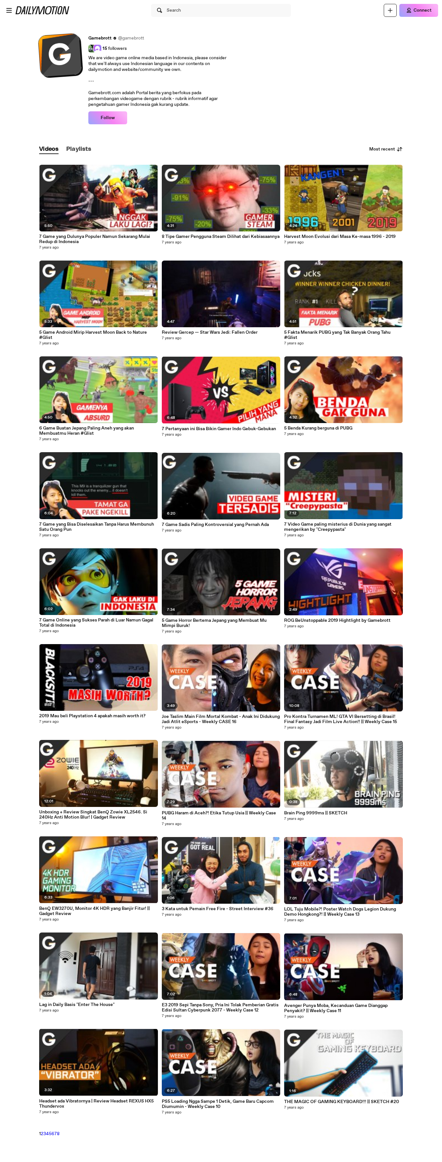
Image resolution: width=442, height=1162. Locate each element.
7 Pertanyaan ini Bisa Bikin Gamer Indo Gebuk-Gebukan (219, 428)
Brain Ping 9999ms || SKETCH (315, 813)
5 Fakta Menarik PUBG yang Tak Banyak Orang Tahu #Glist (337, 335)
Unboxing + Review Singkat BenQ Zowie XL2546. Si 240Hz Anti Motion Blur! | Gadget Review (93, 815)
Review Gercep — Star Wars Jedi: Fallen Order (210, 332)
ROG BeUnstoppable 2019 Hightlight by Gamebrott (337, 620)
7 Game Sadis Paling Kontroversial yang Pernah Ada (215, 524)
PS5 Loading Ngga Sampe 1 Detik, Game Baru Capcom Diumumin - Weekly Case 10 (218, 1104)
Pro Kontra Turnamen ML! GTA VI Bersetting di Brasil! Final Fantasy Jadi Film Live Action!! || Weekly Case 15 (340, 719)
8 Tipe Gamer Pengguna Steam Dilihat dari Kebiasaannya (221, 236)
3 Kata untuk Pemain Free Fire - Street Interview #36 (217, 908)
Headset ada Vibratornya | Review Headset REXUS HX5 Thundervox (96, 1104)
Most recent (382, 149)
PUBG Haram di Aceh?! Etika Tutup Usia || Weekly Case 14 (219, 815)
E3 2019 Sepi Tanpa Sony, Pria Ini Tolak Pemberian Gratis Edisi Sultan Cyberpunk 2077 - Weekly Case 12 (220, 1007)
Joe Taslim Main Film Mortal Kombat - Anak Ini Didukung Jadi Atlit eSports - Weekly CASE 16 (221, 719)
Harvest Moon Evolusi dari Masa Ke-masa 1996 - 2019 (340, 236)
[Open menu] (9, 10)
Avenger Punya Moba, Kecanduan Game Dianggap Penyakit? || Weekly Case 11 (336, 1008)
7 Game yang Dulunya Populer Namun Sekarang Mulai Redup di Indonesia (94, 239)
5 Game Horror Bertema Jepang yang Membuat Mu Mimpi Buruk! (214, 623)
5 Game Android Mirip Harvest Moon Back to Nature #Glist (93, 335)
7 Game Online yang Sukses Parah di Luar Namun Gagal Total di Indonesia (96, 623)
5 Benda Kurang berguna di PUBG (318, 428)
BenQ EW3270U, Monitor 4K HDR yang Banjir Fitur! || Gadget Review (94, 911)
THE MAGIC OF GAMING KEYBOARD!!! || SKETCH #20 (341, 1101)
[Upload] (390, 10)
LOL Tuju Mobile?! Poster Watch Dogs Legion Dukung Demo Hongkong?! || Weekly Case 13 (340, 912)
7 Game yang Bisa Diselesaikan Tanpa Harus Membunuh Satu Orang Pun (96, 527)
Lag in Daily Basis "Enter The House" (77, 1004)
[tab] (49, 149)
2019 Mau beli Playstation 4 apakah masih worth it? (92, 716)
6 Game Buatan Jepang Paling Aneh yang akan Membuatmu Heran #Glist (86, 431)
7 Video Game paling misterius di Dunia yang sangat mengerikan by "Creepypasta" (338, 527)
